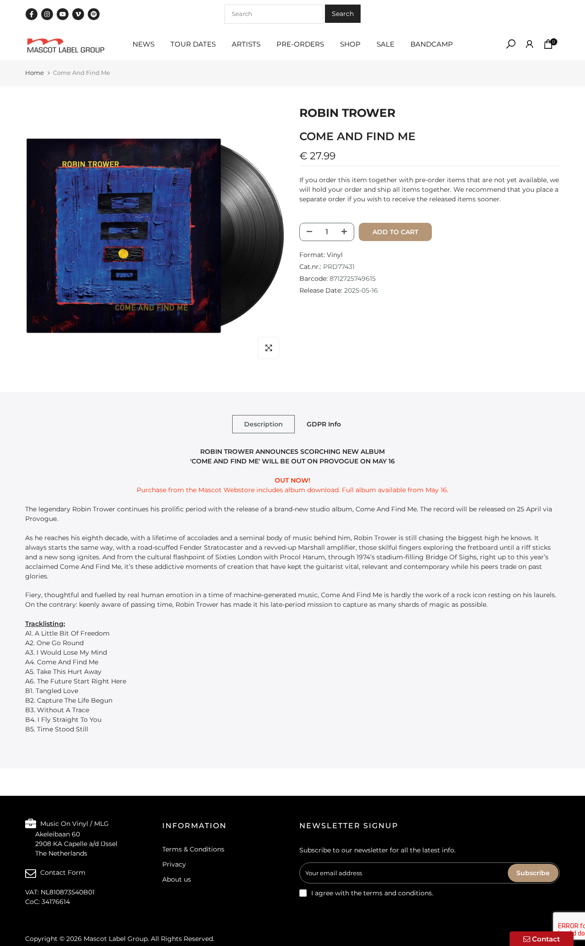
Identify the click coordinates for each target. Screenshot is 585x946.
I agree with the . (372, 893)
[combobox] (273, 14)
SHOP (350, 44)
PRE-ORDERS (300, 44)
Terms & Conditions (193, 849)
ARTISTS (246, 44)
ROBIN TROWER (347, 113)
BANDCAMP (431, 44)
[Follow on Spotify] (93, 14)
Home (34, 72)
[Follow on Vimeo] (78, 14)
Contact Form (62, 872)
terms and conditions (397, 893)
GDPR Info (324, 424)
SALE (385, 44)
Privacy (174, 864)
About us (176, 879)
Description (263, 424)
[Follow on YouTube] (62, 14)
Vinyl (335, 254)
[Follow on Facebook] (31, 14)
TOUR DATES (193, 44)
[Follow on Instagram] (47, 14)
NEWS (143, 44)
